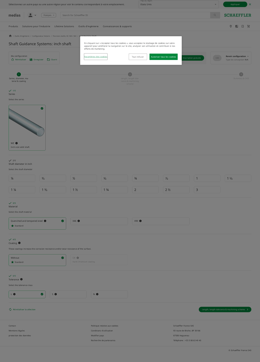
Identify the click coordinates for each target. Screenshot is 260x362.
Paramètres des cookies (95, 56)
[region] (131, 50)
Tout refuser (138, 56)
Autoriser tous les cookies (163, 56)
